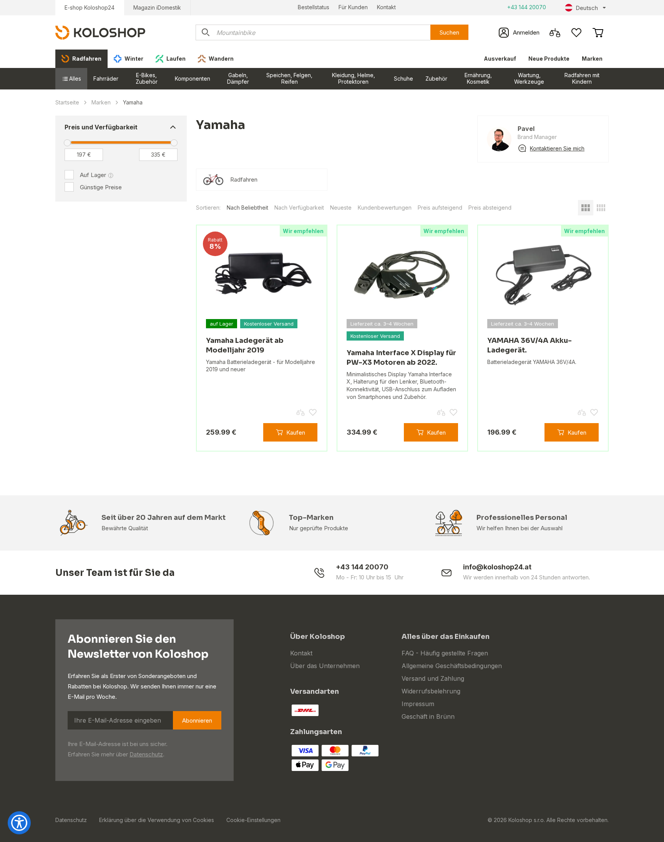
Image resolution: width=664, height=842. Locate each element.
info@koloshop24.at (497, 567)
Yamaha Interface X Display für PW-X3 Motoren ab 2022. (401, 358)
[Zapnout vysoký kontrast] (19, 822)
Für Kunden (353, 7)
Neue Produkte (548, 58)
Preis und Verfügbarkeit (101, 127)
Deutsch (587, 8)
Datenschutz (146, 754)
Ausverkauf (500, 58)
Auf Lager (93, 175)
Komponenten (192, 78)
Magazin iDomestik (157, 7)
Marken (592, 58)
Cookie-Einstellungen (253, 820)
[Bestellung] (598, 32)
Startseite (67, 102)
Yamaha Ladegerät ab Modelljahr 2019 (245, 345)
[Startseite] (100, 32)
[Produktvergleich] (555, 32)
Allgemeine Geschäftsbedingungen (452, 666)
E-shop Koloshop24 (90, 7)
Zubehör (436, 78)
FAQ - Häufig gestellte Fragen (445, 653)
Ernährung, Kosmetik (478, 78)
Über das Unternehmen (325, 666)
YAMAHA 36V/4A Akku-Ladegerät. (529, 345)
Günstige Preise (101, 187)
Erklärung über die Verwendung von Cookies (156, 820)
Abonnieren (197, 720)
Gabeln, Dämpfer (238, 78)
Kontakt (386, 7)
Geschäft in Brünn (428, 716)
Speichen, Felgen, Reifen (289, 78)
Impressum (418, 704)
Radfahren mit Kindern (581, 78)
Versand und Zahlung (433, 678)
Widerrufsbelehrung (431, 691)
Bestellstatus (313, 7)
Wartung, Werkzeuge (529, 78)
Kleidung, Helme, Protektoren (353, 78)
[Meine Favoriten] (576, 32)
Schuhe (403, 78)
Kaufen (295, 432)
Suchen (449, 32)
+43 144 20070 (526, 7)
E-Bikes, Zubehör (147, 78)
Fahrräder (105, 78)
